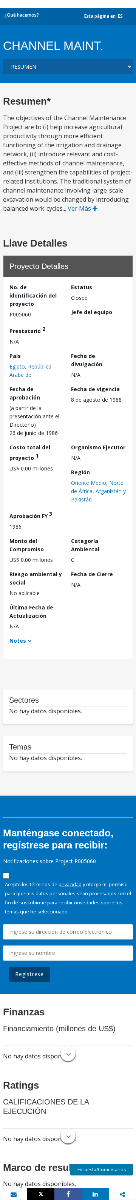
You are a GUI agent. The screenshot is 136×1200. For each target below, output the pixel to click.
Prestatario (27, 330)
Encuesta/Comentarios (101, 1169)
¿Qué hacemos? (22, 15)
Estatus (81, 287)
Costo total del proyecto (29, 452)
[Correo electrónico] (13, 1194)
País (15, 355)
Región (80, 472)
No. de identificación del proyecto (33, 295)
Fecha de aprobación (24, 393)
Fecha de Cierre (92, 574)
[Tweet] (41, 1194)
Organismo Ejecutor (98, 447)
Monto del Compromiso (26, 545)
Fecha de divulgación (86, 360)
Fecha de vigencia (95, 389)
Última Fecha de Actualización (31, 611)
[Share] (68, 1194)
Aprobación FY (30, 515)
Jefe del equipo (91, 312)
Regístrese (29, 974)
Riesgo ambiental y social (35, 578)
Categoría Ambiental (85, 545)
